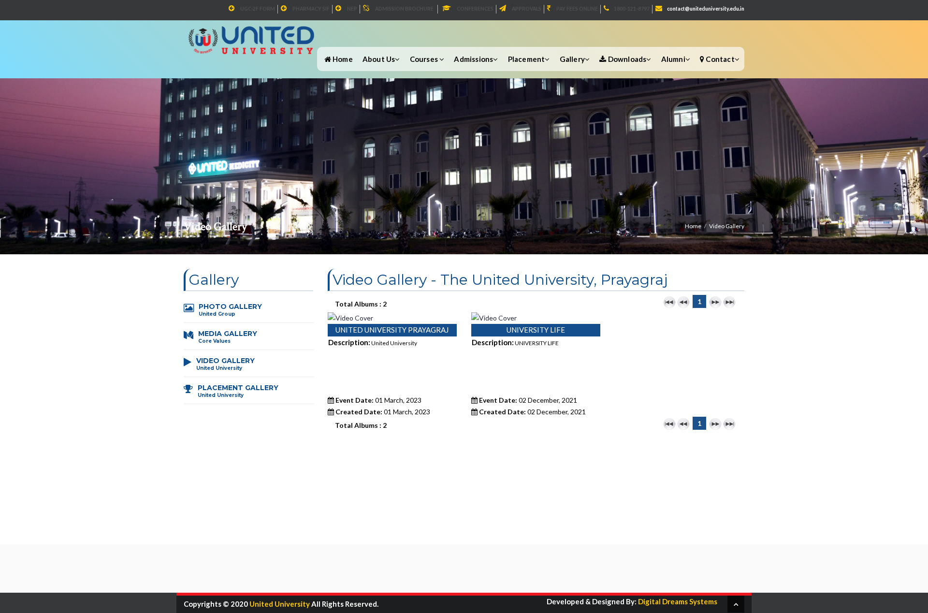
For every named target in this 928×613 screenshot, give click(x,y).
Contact (719, 59)
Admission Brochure (404, 9)
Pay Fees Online (577, 9)
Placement (526, 59)
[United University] (252, 35)
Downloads (626, 59)
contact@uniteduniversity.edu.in (705, 9)
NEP (352, 9)
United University (279, 603)
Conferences (475, 9)
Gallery (572, 59)
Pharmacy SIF (311, 9)
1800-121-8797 (632, 9)
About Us (378, 59)
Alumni (673, 59)
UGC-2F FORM (257, 9)
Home (342, 59)
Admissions (473, 59)
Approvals (526, 9)
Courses (425, 59)
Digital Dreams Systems (677, 601)
